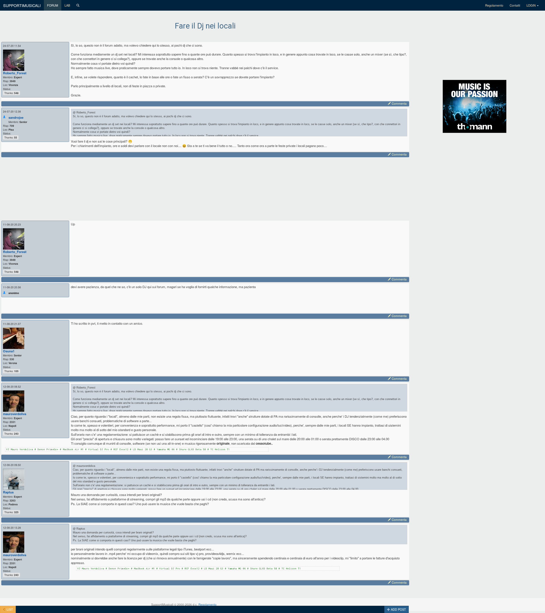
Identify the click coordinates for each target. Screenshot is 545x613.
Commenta (399, 103)
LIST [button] (9, 609)
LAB (67, 5)
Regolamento (494, 5)
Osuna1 (8, 351)
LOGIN (531, 5)
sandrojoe (16, 117)
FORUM (52, 5)
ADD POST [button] (398, 609)
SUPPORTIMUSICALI (22, 5)
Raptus (8, 492)
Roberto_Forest (14, 73)
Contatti (515, 5)
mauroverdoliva (14, 414)
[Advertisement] (132, 188)
